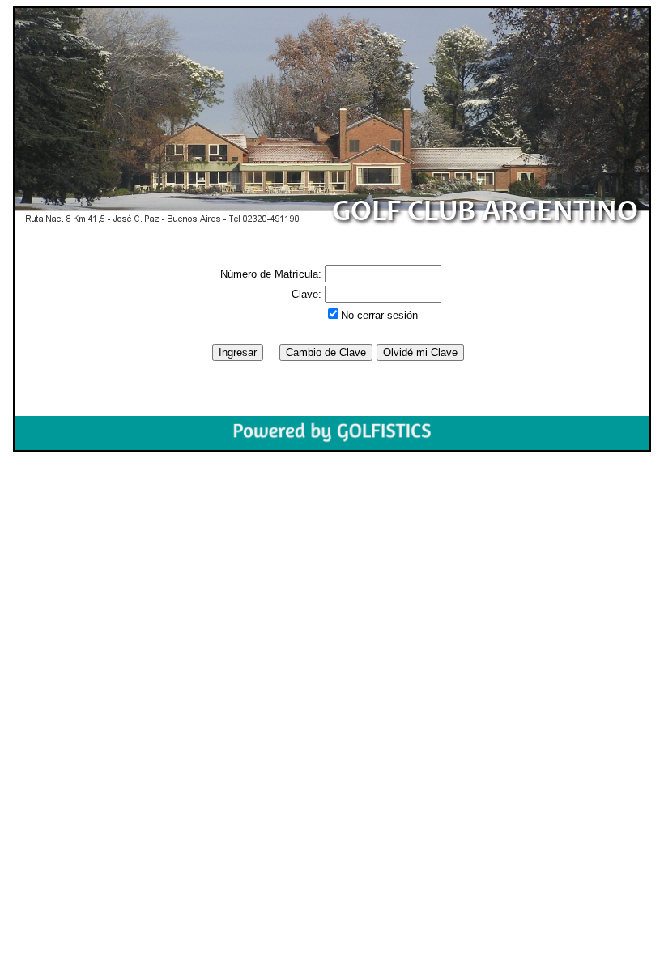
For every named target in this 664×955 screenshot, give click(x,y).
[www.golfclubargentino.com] (332, 117)
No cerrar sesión (379, 315)
